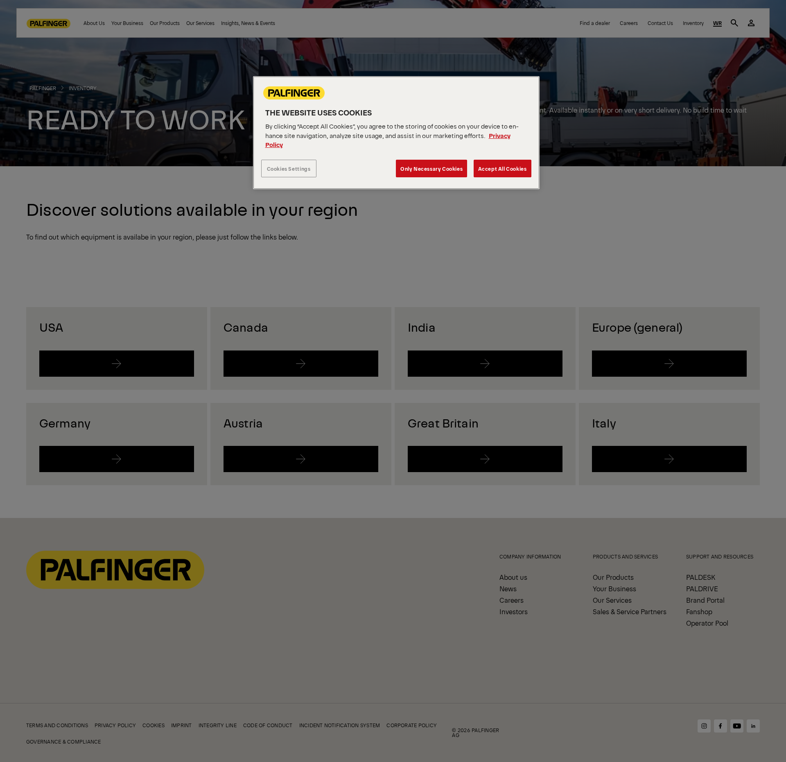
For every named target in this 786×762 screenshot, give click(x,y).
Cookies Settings (289, 168)
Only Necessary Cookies (431, 168)
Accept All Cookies (502, 168)
